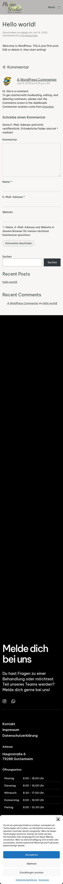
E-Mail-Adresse (13, 197)
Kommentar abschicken (18, 243)
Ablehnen (32, 863)
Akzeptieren (31, 854)
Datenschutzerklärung (26, 880)
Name (7, 181)
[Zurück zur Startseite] (12, 7)
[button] (58, 819)
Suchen (7, 256)
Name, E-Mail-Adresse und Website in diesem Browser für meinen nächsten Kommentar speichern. (28, 231)
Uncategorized (29, 35)
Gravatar (48, 106)
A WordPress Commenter (37, 80)
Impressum (44, 880)
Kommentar (9, 139)
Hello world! (9, 282)
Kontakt (8, 724)
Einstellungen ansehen (31, 872)
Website (7, 212)
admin (24, 32)
